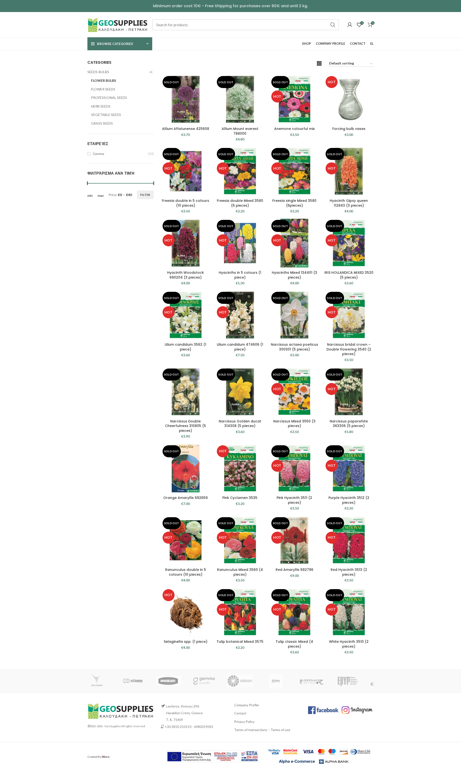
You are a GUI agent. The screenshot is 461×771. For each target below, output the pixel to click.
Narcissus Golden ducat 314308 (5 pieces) (240, 423)
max (101, 195)
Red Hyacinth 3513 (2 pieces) (349, 572)
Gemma (98, 154)
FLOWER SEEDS (103, 89)
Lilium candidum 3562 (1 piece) (185, 347)
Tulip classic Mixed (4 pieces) (294, 644)
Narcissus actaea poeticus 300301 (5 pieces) (294, 347)
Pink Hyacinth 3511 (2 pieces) (294, 500)
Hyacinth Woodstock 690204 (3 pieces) (185, 275)
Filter (145, 195)
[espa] (212, 756)
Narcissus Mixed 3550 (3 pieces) (294, 423)
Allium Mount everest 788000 (240, 131)
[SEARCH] (333, 24)
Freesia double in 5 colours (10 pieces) (185, 203)
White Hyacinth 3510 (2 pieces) (349, 644)
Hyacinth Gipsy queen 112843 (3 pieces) (349, 203)
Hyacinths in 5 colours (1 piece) (240, 275)
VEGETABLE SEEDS (106, 115)
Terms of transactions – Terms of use (262, 730)
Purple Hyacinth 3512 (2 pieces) (348, 500)
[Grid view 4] (319, 63)
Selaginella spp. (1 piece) (185, 641)
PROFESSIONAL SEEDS (109, 98)
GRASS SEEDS (102, 123)
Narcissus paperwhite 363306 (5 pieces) (349, 423)
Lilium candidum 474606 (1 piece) (240, 347)
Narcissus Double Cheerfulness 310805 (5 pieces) (185, 426)
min (90, 195)
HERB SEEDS (100, 106)
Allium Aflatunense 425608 (185, 128)
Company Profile (246, 705)
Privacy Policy (244, 722)
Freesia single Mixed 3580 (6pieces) (294, 203)
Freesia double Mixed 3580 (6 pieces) (240, 203)
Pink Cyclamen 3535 (239, 497)
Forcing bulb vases (348, 128)
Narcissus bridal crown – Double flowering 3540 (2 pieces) (349, 349)
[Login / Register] (349, 25)
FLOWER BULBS (103, 80)
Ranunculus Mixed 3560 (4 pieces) (240, 572)
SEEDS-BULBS (98, 72)
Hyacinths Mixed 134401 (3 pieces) (294, 275)
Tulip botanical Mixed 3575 (240, 641)
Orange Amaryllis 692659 (185, 497)
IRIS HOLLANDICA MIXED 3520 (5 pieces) (348, 275)
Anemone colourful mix (294, 128)
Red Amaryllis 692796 (294, 569)
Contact (240, 713)
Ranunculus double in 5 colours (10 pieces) (185, 572)
